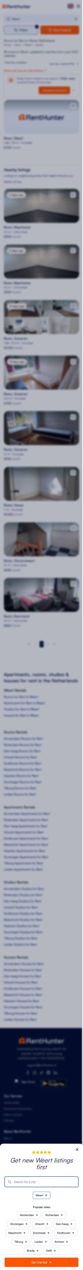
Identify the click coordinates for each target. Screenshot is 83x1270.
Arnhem (59, 1241)
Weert (39, 1195)
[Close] (77, 1149)
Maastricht (15, 1232)
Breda (31, 1250)
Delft (49, 1250)
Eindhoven (63, 1232)
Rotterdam (52, 1215)
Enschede (39, 1232)
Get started (39, 1262)
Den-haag (62, 1224)
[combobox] (44, 1181)
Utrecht (39, 1224)
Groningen (17, 1224)
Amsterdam (27, 1215)
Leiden (39, 1241)
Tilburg (19, 1241)
